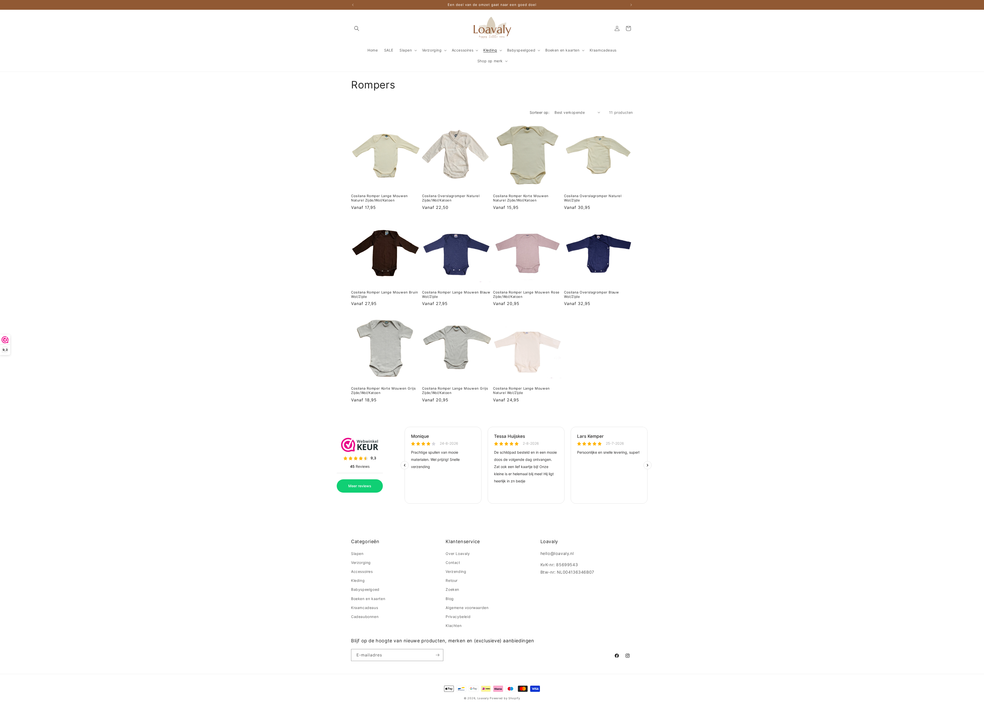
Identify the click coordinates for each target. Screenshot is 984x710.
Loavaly (483, 698)
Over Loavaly (458, 553)
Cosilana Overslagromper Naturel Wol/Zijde (593, 198)
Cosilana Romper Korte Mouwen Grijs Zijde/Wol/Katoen (383, 390)
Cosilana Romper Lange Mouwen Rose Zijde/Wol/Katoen (526, 294)
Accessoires (362, 571)
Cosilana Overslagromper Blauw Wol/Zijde (591, 294)
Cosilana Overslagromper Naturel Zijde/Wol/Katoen (451, 198)
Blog (450, 598)
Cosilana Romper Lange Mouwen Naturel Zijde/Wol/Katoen (379, 198)
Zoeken (452, 589)
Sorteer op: (539, 112)
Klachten (454, 625)
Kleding (358, 580)
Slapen (357, 553)
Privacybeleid (458, 616)
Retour (452, 580)
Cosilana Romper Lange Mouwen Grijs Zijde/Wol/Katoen (455, 390)
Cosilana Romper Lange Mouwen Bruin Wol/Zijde (384, 294)
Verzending (456, 571)
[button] (356, 28)
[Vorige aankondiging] (352, 5)
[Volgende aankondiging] (631, 5)
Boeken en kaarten (368, 598)
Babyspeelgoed (365, 589)
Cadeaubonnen (364, 616)
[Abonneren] (437, 655)
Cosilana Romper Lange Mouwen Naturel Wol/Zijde (521, 390)
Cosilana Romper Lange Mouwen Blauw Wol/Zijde (456, 294)
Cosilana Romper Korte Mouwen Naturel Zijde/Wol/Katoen (521, 198)
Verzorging (361, 562)
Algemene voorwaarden (467, 607)
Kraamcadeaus (364, 607)
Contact (453, 562)
